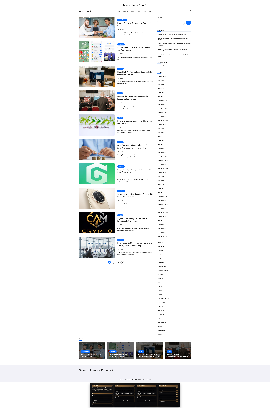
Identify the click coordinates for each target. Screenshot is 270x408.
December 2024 (162, 156)
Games (160, 286)
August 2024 (162, 172)
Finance (160, 278)
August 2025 (162, 124)
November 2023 (163, 204)
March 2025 (161, 144)
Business (132, 11)
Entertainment (162, 266)
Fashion (120, 117)
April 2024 (161, 188)
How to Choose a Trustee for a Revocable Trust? (173, 34)
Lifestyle (150, 11)
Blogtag (140, 379)
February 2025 (162, 148)
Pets (159, 318)
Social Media (162, 322)
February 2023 (162, 224)
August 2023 (162, 216)
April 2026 (161, 92)
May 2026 (161, 88)
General (144, 11)
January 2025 (162, 152)
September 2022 (163, 236)
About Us (93, 395)
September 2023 (163, 212)
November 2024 (163, 160)
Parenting (161, 314)
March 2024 (161, 192)
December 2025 (162, 108)
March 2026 (161, 96)
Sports (120, 93)
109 (119, 262)
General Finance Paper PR (135, 5)
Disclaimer (94, 402)
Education (161, 262)
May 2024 (161, 184)
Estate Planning (163, 270)
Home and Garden (163, 298)
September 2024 (163, 168)
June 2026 (161, 84)
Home (119, 11)
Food (159, 282)
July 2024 (161, 176)
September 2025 (163, 120)
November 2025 (163, 112)
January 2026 (162, 104)
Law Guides (161, 302)
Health (138, 11)
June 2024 (161, 180)
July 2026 (161, 80)
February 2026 (162, 100)
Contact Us (125, 11)
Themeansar (147, 379)
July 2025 (161, 128)
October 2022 (162, 232)
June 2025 (161, 132)
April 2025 (161, 140)
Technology (121, 44)
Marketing (121, 239)
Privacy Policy (94, 400)
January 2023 (162, 228)
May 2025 (161, 136)
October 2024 (162, 164)
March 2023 (161, 220)
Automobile (161, 246)
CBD (159, 254)
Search (159, 18)
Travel (160, 334)
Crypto (120, 215)
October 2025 (162, 116)
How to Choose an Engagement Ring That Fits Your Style (174, 55)
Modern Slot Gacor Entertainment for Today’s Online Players (172, 49)
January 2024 (162, 200)
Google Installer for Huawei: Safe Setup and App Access (173, 38)
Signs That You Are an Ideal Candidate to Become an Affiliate (174, 44)
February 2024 (162, 196)
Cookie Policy (94, 404)
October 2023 (162, 208)
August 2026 (162, 76)
